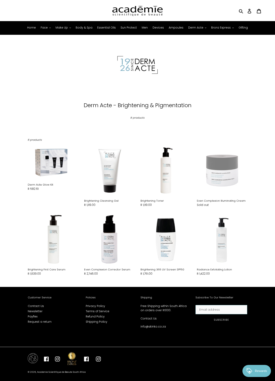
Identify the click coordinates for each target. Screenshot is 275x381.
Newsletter (35, 311)
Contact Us (36, 306)
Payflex (32, 316)
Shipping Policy (96, 322)
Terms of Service (97, 311)
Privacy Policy (95, 306)
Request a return (40, 322)
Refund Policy (95, 316)
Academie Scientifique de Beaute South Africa (61, 372)
